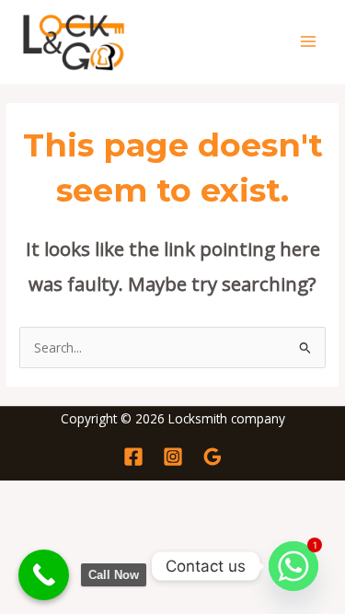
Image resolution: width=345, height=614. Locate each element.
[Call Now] (43, 575)
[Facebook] (133, 456)
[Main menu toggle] (309, 42)
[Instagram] (173, 456)
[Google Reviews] (212, 456)
